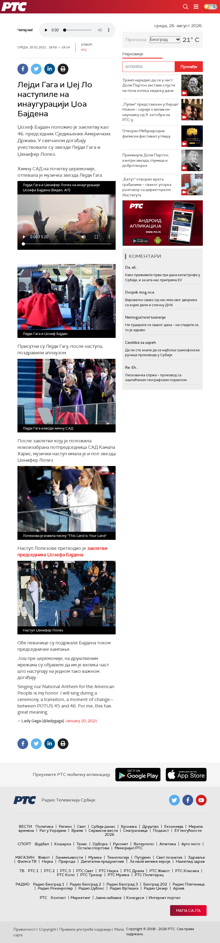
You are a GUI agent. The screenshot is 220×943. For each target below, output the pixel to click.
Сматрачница (135, 830)
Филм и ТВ (26, 861)
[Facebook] (22, 69)
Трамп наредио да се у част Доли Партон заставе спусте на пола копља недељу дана (148, 85)
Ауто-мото (190, 843)
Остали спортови (93, 848)
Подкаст (161, 830)
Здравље (196, 857)
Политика (44, 826)
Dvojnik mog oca (139, 292)
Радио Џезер (156, 888)
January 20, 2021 (81, 721)
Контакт (58, 897)
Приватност (24, 929)
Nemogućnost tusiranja (145, 317)
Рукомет (120, 843)
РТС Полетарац (149, 874)
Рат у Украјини (52, 830)
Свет (81, 826)
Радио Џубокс (91, 888)
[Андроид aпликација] (162, 223)
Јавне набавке (108, 897)
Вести (25, 826)
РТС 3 (65, 870)
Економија (173, 826)
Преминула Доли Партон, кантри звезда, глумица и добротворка (145, 160)
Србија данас (103, 826)
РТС (43, 897)
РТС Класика (187, 870)
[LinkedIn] (49, 69)
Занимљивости (69, 857)
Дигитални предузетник (102, 861)
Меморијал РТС (129, 848)
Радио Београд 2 (85, 884)
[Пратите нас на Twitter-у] (174, 800)
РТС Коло (66, 874)
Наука (47, 861)
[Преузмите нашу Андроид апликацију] (137, 774)
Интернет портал (164, 897)
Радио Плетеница (189, 884)
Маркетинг (80, 897)
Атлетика (167, 843)
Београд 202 (155, 884)
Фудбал (42, 843)
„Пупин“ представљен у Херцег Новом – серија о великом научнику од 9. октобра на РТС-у (150, 112)
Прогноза (136, 39)
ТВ (21, 870)
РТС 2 (49, 870)
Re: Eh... (131, 367)
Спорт (24, 843)
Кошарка (62, 843)
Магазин (24, 857)
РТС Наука (108, 870)
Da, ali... (131, 267)
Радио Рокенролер (55, 888)
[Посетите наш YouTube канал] (201, 800)
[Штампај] (63, 69)
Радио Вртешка (124, 888)
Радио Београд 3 (122, 884)
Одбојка (100, 843)
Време (77, 830)
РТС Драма (134, 870)
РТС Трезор (91, 874)
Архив (178, 888)
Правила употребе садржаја (85, 929)
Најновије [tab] (132, 54)
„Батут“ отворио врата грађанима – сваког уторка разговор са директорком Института (146, 187)
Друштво (150, 826)
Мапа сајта (188, 910)
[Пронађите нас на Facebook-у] (187, 800)
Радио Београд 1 (48, 884)
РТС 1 (33, 870)
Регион (65, 826)
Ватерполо (144, 843)
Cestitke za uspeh (140, 342)
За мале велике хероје (150, 861)
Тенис (81, 843)
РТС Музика (118, 874)
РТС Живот (159, 870)
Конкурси (135, 897)
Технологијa (118, 857)
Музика (95, 857)
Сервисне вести (103, 830)
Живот (44, 857)
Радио (23, 884)
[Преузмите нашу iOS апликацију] (186, 774)
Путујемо (142, 857)
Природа (66, 861)
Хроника (129, 826)
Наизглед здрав (190, 861)
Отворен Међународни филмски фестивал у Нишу (146, 133)
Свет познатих (169, 857)
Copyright (47, 929)
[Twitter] (36, 69)
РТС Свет (84, 870)
